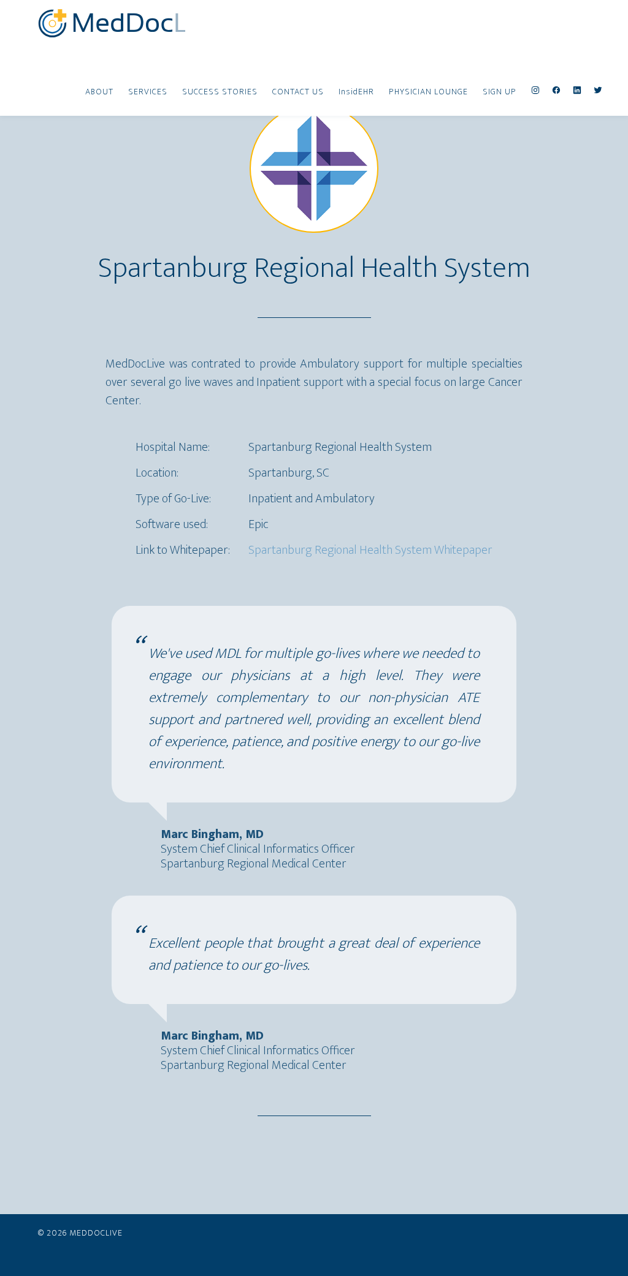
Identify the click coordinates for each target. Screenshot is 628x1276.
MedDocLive (111, 23)
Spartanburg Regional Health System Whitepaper (370, 550)
